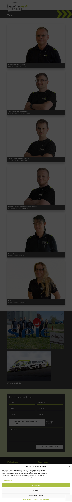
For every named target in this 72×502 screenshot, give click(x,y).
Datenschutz (36, 499)
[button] (69, 467)
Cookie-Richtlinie (27, 499)
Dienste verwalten (7, 480)
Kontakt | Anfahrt (44, 499)
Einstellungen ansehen (36, 495)
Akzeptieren (36, 485)
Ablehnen (36, 490)
